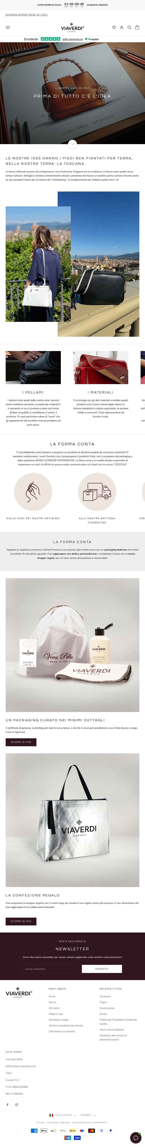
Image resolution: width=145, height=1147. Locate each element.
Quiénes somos (17, 15)
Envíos (103, 1014)
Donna (52, 1002)
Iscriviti (102, 969)
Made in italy (38, 15)
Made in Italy (56, 1014)
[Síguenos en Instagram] (16, 1105)
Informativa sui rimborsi (62, 1031)
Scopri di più (21, 742)
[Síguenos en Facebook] (7, 1105)
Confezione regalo (59, 1019)
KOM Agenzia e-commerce (89, 1123)
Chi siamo (54, 1008)
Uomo (52, 996)
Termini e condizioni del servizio (66, 1025)
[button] (112, 27)
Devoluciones (107, 1008)
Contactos (105, 996)
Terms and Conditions (112, 1029)
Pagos (103, 1002)
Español (86, 1115)
